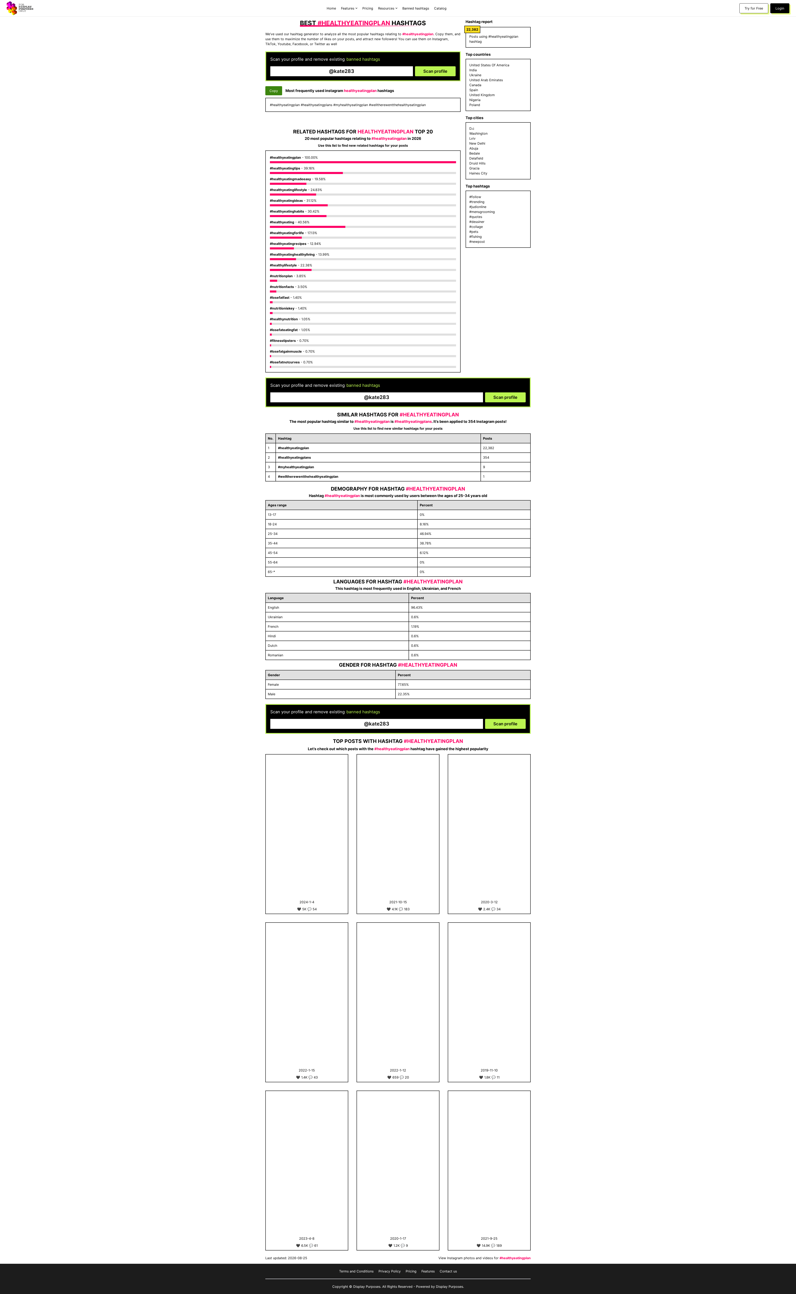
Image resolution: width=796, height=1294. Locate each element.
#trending (476, 202)
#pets (473, 232)
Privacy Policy (390, 1271)
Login (779, 8)
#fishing (475, 237)
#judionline (477, 207)
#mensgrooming (482, 212)
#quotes (475, 217)
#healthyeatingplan (285, 157)
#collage (476, 227)
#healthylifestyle (283, 265)
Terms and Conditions (356, 1271)
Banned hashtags (415, 8)
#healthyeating (282, 222)
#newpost (477, 241)
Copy (273, 91)
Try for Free (754, 8)
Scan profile (435, 71)
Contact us (448, 1271)
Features (428, 1271)
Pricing (367, 8)
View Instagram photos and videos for (484, 1258)
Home (331, 8)
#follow (475, 197)
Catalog (440, 8)
